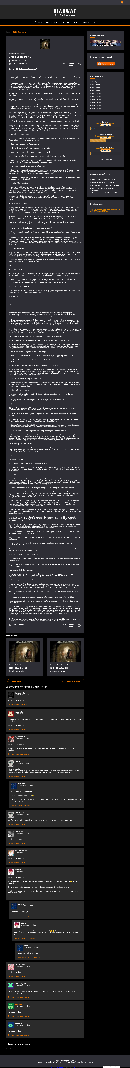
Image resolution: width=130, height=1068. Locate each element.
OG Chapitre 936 (98, 108)
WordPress (57, 1062)
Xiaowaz (65, 11)
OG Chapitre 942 (98, 91)
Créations (85, 22)
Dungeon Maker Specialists (18, 53)
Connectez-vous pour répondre (19, 704)
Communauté (64, 22)
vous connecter (20, 1049)
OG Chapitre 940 (98, 96)
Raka (24, 61)
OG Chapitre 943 (98, 88)
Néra (94, 182)
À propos (38, 22)
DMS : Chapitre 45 (20, 63)
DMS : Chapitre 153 (18, 668)
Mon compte (50, 22)
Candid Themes (86, 1062)
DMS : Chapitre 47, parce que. (70, 64)
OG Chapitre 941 (98, 93)
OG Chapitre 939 (98, 99)
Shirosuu (18, 1004)
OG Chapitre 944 (98, 85)
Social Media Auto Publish (57, 1067)
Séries (75, 22)
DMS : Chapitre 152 (59, 668)
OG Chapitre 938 (98, 102)
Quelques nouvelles (99, 82)
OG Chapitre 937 (98, 105)
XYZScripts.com (76, 1067)
